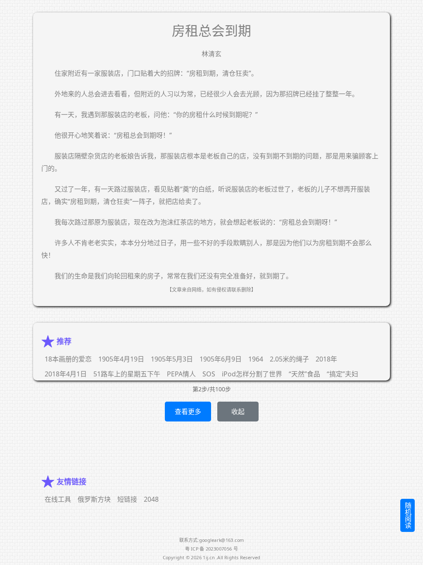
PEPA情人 (181, 373)
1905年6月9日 (221, 359)
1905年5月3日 (172, 359)
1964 (255, 359)
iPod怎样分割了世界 (252, 373)
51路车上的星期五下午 (126, 373)
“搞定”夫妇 (342, 373)
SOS (208, 373)
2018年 (326, 359)
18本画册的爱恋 (68, 359)
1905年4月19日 (121, 359)
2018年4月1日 (66, 373)
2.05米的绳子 (289, 359)
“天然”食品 (304, 373)
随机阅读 (407, 515)
